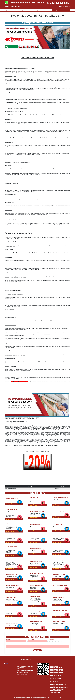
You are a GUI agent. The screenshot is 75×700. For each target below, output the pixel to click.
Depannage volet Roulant (56, 667)
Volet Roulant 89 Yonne (55, 678)
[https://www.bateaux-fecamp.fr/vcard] (43, 669)
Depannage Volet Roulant (64, 6)
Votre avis (8, 644)
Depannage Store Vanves (55, 690)
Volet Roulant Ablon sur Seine (57, 689)
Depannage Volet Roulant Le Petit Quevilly (59, 687)
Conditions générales (26, 659)
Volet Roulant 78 (54, 686)
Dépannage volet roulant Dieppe (57, 672)
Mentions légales (9, 660)
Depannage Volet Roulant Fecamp (12, 6)
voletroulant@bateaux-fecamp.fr (27, 670)
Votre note (51, 639)
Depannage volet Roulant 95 (56, 670)
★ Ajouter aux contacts (55, 692)
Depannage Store (54, 666)
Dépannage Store (54, 683)
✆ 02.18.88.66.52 (58, 2)
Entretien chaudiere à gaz (56, 673)
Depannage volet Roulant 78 (56, 669)
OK (60, 697)
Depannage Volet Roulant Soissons (58, 684)
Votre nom (8, 639)
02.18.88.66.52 (25, 672)
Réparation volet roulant (56, 675)
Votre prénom (30, 639)
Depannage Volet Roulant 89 (56, 680)
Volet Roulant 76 (54, 681)
